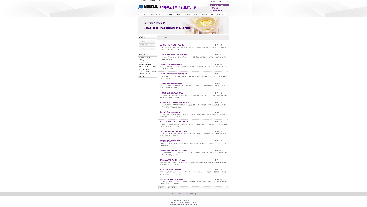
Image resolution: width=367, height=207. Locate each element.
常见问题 (144, 48)
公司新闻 (144, 41)
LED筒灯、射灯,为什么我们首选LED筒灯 (172, 45)
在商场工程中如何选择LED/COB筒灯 (171, 64)
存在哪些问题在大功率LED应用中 (170, 141)
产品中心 (179, 194)
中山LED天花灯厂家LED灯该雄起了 (170, 112)
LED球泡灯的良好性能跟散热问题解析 (171, 83)
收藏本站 (213, 1)
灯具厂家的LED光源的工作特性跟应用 (171, 179)
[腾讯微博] (222, 5)
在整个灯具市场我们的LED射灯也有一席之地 (173, 131)
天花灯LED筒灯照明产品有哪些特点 (170, 169)
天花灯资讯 (144, 45)
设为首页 (220, 1)
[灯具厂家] (148, 9)
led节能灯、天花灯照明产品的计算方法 (171, 93)
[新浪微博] (214, 5)
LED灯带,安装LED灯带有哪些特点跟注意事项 (173, 74)
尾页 (183, 188)
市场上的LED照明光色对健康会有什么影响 (172, 160)
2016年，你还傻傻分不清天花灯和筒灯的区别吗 (174, 121)
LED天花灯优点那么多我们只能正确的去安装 (173, 54)
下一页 (179, 188)
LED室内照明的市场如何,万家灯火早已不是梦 (173, 150)
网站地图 (227, 1)
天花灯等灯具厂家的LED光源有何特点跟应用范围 (174, 102)
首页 (160, 37)
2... (175, 188)
